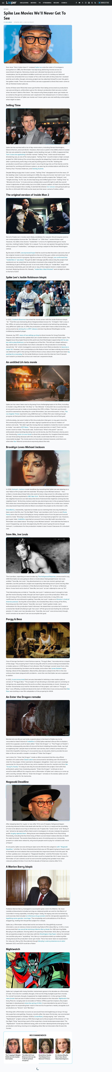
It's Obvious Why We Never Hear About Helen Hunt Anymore (61, 1057)
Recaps (56, 3)
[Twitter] (82, 3)
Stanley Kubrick (37, 169)
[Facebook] (76, 3)
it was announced (18, 679)
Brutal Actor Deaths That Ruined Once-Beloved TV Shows (45, 1057)
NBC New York (33, 496)
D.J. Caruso (51, 187)
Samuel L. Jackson (18, 489)
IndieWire (21, 519)
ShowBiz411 (10, 510)
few (15, 441)
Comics (64, 3)
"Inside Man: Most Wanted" (43, 269)
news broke (10, 998)
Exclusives (24, 3)
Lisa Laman (8, 22)
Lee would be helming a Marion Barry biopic (34, 929)
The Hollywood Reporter (47, 576)
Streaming (47, 3)
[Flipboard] (89, 3)
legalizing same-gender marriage (18, 918)
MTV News (24, 427)
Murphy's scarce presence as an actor (51, 941)
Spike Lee (38, 67)
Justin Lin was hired (24, 434)
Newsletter (105, 2)
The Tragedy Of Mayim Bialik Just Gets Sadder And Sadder (13, 1057)
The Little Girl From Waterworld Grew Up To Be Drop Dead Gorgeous (29, 1057)
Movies (33, 3)
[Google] (92, 3)
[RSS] (95, 3)
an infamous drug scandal (35, 916)
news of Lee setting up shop (29, 335)
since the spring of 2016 (33, 1003)
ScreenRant (38, 1016)
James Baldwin (56, 668)
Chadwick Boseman (19, 319)
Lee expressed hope (28, 253)
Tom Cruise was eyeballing (15, 154)
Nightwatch (63, 998)
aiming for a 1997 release (28, 329)
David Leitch (28, 760)
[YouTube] (79, 3)
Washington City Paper (48, 934)
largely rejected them (18, 833)
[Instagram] (86, 3)
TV (40, 3)
